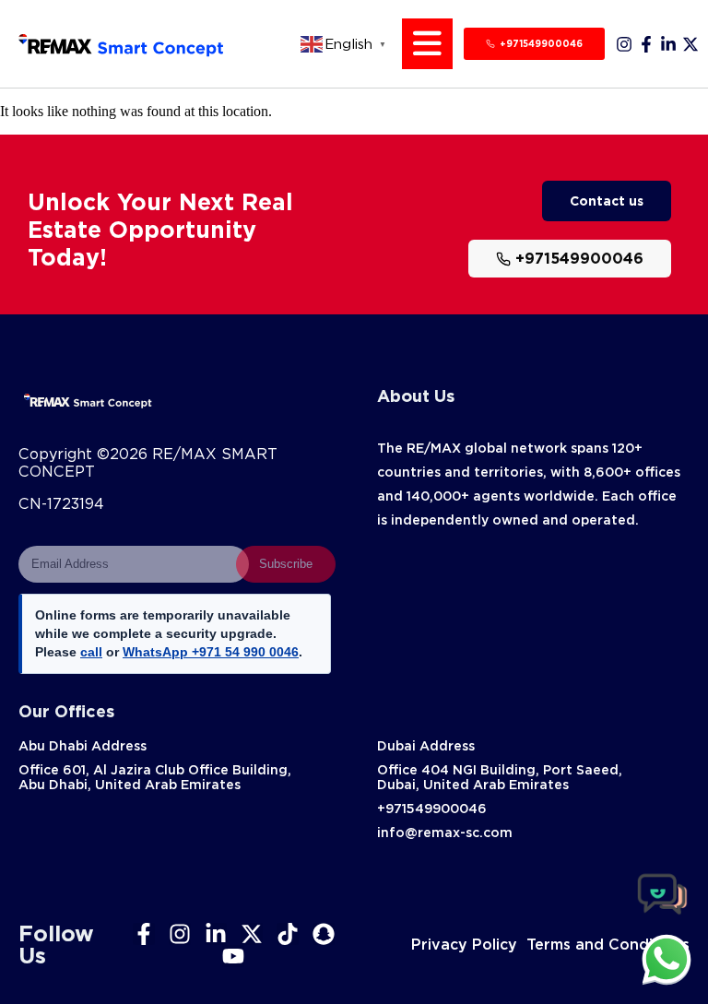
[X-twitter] (690, 44)
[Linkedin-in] (668, 44)
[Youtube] (233, 956)
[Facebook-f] (646, 44)
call (91, 651)
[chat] (666, 958)
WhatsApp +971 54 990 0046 (211, 651)
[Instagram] (624, 44)
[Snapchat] (324, 934)
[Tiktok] (288, 934)
